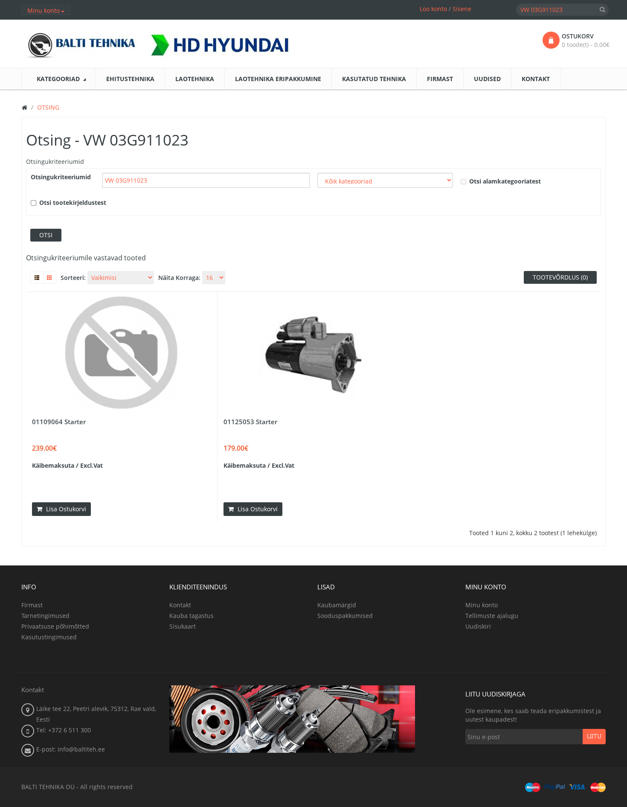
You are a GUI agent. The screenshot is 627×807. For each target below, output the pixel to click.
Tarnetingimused (45, 616)
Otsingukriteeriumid (55, 161)
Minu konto (481, 605)
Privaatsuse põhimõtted (55, 626)
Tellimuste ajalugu (491, 616)
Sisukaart (182, 626)
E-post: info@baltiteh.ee (70, 749)
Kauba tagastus (191, 616)
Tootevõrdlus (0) (560, 277)
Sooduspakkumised (345, 616)
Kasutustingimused (49, 637)
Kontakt (180, 605)
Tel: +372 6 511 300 (63, 730)
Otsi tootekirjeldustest (72, 202)
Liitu (594, 736)
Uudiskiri (478, 626)
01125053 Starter (250, 421)
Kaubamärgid (336, 605)
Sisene (462, 9)
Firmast (32, 605)
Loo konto (433, 9)
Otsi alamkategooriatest (505, 181)
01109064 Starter (59, 421)
